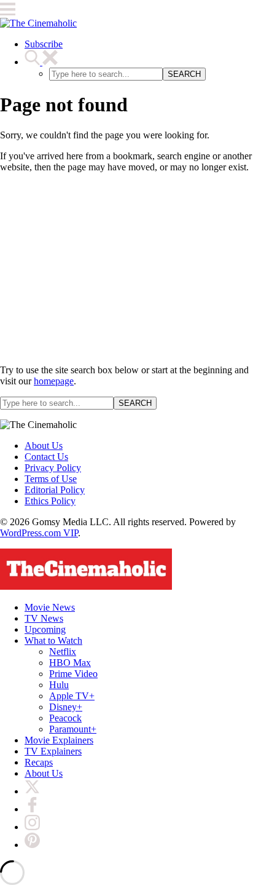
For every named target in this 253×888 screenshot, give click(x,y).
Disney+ (65, 707)
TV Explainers (53, 751)
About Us (44, 445)
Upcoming (45, 629)
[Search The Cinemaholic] (41, 62)
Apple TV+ (72, 696)
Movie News (50, 607)
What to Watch (53, 640)
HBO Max (70, 662)
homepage (54, 381)
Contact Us (46, 456)
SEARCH (184, 74)
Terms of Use (51, 479)
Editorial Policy (55, 490)
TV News (44, 618)
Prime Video (73, 673)
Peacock (65, 718)
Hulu (59, 685)
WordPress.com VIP (39, 533)
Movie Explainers (59, 740)
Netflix (62, 651)
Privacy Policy (53, 467)
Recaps (39, 762)
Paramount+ (72, 729)
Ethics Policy (50, 501)
